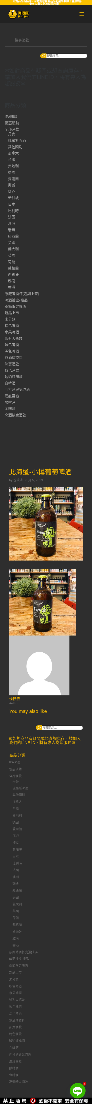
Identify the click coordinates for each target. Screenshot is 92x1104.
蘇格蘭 (13, 268)
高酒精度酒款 (15, 415)
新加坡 (13, 198)
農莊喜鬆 (12, 396)
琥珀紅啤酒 (14, 377)
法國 (11, 217)
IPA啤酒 (11, 117)
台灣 (11, 159)
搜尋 (43, 55)
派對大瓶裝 (14, 339)
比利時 (13, 211)
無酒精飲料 (14, 358)
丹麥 (11, 134)
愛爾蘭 (13, 179)
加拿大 (13, 153)
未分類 (10, 319)
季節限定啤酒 (15, 307)
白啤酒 (10, 383)
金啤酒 (10, 409)
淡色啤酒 (12, 345)
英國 (11, 255)
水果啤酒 (12, 332)
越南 (11, 281)
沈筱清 (18, 480)
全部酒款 (12, 129)
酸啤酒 (10, 402)
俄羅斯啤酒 (17, 140)
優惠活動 (12, 123)
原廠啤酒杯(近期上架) (22, 294)
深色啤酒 (12, 351)
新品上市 (12, 313)
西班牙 (13, 275)
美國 (11, 243)
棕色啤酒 (12, 326)
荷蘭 (11, 262)
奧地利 (13, 166)
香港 (11, 287)
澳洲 (11, 223)
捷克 (11, 191)
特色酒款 (12, 370)
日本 (11, 204)
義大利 (13, 249)
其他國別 (15, 147)
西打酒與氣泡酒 (17, 390)
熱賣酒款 (12, 364)
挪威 (11, 185)
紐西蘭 (13, 236)
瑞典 (11, 230)
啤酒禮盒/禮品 (16, 300)
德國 (11, 172)
